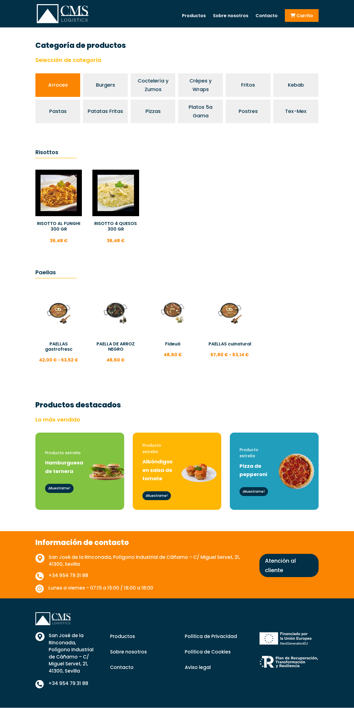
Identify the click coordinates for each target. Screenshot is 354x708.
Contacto (267, 16)
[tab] (57, 85)
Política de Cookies (208, 651)
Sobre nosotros (230, 16)
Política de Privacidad (211, 636)
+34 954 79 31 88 (68, 575)
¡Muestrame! (59, 488)
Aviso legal (198, 667)
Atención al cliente (280, 565)
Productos (194, 16)
